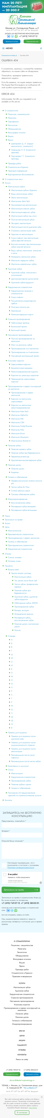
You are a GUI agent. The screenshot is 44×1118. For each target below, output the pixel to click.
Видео (10, 136)
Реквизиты (12, 118)
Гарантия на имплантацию (22, 234)
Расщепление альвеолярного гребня (23, 302)
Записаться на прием (14, 519)
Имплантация (17, 773)
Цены (7, 527)
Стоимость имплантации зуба (23, 230)
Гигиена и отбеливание (17, 477)
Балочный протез (18, 330)
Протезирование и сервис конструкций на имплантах (24, 387)
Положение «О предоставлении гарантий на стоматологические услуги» (24, 794)
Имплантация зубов (16, 186)
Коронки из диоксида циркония (24, 375)
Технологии (13, 125)
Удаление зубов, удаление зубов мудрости (25, 598)
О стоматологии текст (14, 179)
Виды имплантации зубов (22, 194)
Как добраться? (30, 1087)
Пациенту (9, 565)
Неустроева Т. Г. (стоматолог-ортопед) (23, 157)
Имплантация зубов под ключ (24, 216)
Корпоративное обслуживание (21, 174)
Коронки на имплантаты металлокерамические (21, 406)
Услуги (7, 183)
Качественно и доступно (18, 766)
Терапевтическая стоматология (20, 534)
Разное (17, 630)
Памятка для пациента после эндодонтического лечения (23, 744)
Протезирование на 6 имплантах (25, 348)
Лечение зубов (14, 445)
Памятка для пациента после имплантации (23, 750)
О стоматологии (11, 110)
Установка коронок (16, 360)
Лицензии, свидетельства (18, 114)
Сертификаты (13, 121)
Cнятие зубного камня (20, 490)
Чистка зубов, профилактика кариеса (26, 585)
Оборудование (14, 129)
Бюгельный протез (19, 326)
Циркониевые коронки (20, 364)
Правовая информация (17, 170)
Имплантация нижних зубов (23, 208)
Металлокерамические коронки (24, 371)
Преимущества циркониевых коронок (23, 380)
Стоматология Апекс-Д (9, 55)
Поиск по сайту (22, 1059)
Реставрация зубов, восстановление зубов (23, 619)
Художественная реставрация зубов (26, 460)
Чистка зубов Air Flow (20, 487)
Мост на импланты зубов (21, 345)
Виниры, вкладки (21, 610)
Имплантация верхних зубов (23, 212)
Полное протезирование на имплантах (23, 340)
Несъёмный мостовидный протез (25, 356)
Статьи (10, 769)
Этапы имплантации (19, 197)
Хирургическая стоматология (20, 287)
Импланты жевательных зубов (23, 264)
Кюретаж (15, 472)
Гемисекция (16, 310)
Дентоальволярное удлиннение (24, 278)
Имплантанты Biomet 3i (20, 440)
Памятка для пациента (17, 732)
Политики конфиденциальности (20, 867)
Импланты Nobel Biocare (21, 426)
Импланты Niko (17, 429)
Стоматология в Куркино (18, 167)
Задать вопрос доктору (21, 573)
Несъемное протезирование (20, 335)
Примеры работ (14, 163)
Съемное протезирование (19, 319)
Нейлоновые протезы (20, 322)
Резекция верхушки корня (22, 314)
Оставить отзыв (14, 561)
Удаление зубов (15, 268)
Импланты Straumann (20, 437)
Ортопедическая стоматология (21, 545)
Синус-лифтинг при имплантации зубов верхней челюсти (24, 239)
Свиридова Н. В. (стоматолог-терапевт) (23, 151)
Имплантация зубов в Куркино (24, 190)
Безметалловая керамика (21, 368)
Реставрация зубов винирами (23, 506)
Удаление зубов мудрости (22, 282)
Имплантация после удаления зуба (26, 227)
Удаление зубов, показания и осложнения (23, 274)
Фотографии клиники (17, 132)
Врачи (10, 140)
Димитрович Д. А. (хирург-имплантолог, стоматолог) (22, 145)
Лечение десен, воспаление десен (26, 625)
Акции (7, 523)
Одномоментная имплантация (23, 205)
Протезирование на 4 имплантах (25, 352)
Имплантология (14, 530)
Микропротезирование (17, 499)
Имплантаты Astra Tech (20, 201)
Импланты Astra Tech (19, 411)
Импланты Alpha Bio (19, 415)
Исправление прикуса (23, 614)
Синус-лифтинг (17, 297)
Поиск (7, 516)
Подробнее (33, 1108)
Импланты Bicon (18, 433)
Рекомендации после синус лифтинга (23, 756)
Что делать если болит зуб (25, 580)
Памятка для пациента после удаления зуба (23, 737)
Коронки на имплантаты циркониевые (21, 400)
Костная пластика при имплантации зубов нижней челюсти (26, 245)
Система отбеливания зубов (23, 494)
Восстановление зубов (20, 502)
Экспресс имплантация (21, 223)
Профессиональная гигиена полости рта (26, 482)
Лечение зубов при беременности (25, 452)
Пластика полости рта (20, 307)
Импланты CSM (17, 422)
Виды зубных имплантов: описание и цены (26, 252)
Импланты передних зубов (22, 260)
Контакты (8, 800)
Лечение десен (14, 465)
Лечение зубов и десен (21, 784)
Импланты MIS (17, 418)
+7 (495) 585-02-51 (30, 903)
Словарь (11, 636)
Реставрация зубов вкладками (24, 510)
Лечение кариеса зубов (21, 449)
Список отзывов (14, 557)
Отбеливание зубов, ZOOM (26, 603)
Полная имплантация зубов (22, 219)
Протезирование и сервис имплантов (22, 394)
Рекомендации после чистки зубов (26, 761)
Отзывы (8, 553)
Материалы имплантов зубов (23, 256)
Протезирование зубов (24, 606)
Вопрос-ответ (13, 569)
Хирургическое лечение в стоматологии (22, 292)
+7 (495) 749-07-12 (28, 36)
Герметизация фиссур (20, 456)
